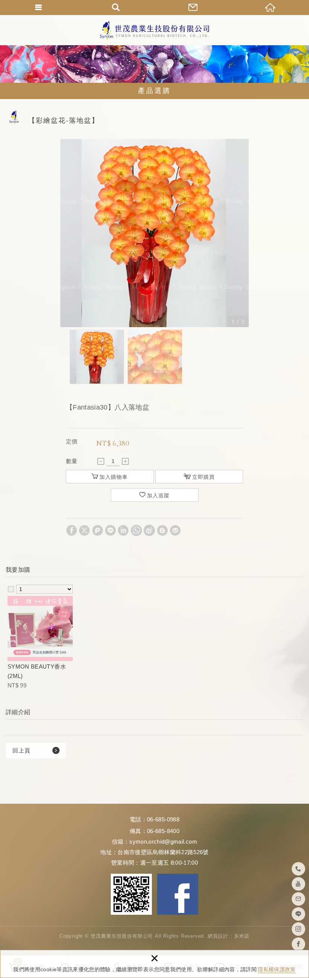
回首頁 (270, 7)
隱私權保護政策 (276, 969)
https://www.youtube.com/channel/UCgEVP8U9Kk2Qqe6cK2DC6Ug (298, 884)
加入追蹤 (158, 495)
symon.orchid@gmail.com (163, 841)
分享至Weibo (149, 530)
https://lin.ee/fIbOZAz (298, 914)
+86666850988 (298, 869)
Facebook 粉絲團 (177, 894)
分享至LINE (110, 530)
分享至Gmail (175, 530)
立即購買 (203, 477)
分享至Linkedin (123, 530)
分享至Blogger (162, 530)
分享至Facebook (71, 530)
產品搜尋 (115, 7)
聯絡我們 (193, 7)
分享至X (84, 530)
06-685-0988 (163, 819)
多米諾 (241, 936)
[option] (154, 233)
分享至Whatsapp (136, 530)
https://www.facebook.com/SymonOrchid (298, 944)
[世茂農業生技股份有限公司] (154, 30)
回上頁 (21, 750)
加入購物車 (113, 477)
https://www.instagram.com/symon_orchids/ (298, 929)
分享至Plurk (97, 530)
